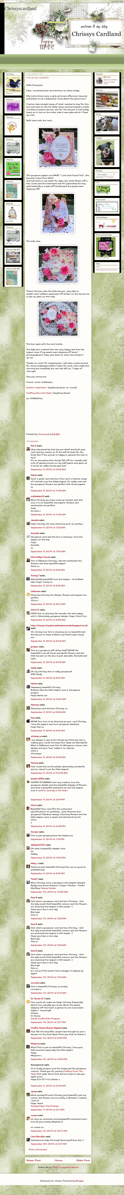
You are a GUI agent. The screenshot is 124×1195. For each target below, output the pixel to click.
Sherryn (35, 704)
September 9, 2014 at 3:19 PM (48, 799)
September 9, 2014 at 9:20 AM (48, 699)
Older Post (83, 1160)
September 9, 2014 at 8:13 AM (48, 570)
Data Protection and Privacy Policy (106, 270)
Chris (34, 805)
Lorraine (35, 983)
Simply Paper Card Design (45, 1106)
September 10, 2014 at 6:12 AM (48, 993)
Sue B (34, 897)
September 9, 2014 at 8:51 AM (48, 678)
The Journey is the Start (55, 790)
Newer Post (33, 1160)
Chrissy (108, 77)
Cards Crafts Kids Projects (45, 1018)
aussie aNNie (37, 778)
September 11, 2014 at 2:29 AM (48, 1086)
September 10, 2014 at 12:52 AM (49, 892)
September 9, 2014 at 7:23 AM (48, 527)
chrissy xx (36, 736)
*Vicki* (34, 879)
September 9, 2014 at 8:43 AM (48, 662)
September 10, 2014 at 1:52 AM (48, 918)
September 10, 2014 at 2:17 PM (48, 1022)
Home (58, 1160)
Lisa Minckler (38, 1136)
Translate (110, 177)
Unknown (35, 591)
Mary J (34, 863)
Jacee (34, 1091)
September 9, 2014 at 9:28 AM (48, 712)
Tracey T (35, 575)
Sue (33, 718)
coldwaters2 (37, 496)
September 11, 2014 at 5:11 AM (47, 1109)
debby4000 (38, 845)
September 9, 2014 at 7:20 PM (48, 857)
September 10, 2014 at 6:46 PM (49, 1038)
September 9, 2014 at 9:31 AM (48, 730)
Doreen (34, 832)
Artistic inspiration (36, 387)
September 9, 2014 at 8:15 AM (48, 585)
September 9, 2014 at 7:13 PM (47, 839)
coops (34, 1115)
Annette (35, 533)
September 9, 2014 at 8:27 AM (48, 604)
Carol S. (35, 609)
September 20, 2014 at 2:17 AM (49, 1144)
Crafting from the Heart (39, 393)
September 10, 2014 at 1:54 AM (48, 977)
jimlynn (34, 646)
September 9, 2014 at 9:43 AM (48, 757)
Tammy (34, 763)
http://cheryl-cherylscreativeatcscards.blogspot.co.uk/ (59, 625)
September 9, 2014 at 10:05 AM (49, 773)
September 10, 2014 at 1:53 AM (48, 945)
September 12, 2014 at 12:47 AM (49, 1131)
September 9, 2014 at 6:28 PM (48, 826)
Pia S (33, 445)
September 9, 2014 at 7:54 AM (48, 551)
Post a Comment (38, 1149)
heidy (33, 668)
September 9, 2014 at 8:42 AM (48, 641)
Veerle (34, 683)
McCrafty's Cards (40, 557)
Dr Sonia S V (38, 998)
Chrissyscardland (20, 8)
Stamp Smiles (48, 888)
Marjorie (35, 1043)
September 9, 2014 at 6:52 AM (48, 469)
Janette (35, 520)
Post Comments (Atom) (65, 1167)
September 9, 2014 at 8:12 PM (48, 873)
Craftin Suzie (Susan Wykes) (46, 1028)
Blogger (80, 1181)
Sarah (34, 475)
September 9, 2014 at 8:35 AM (48, 620)
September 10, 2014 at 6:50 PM (49, 1059)
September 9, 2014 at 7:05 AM (48, 490)
